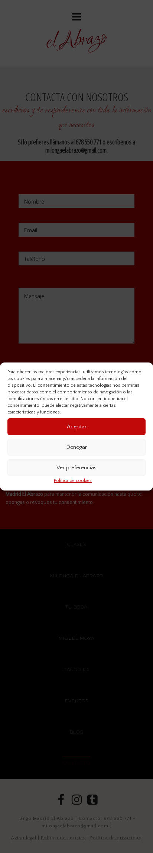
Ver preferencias (76, 467)
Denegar (76, 447)
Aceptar (77, 427)
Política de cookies (73, 480)
